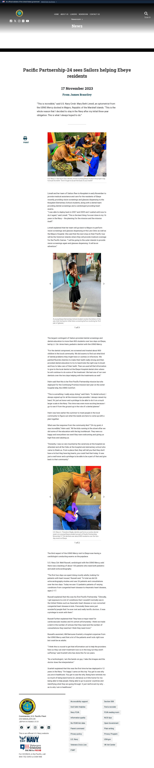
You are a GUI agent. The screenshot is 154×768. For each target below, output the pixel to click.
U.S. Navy (74, 739)
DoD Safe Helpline (78, 707)
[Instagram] (19, 21)
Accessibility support (79, 701)
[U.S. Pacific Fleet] (19, 13)
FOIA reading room (111, 712)
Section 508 (109, 701)
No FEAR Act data (78, 723)
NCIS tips (108, 718)
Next (104, 285)
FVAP (73, 750)
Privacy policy (76, 734)
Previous (51, 285)
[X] (15, 21)
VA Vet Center (109, 745)
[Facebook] (11, 21)
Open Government (111, 723)
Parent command (77, 728)
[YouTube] (27, 21)
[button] (49, 2)
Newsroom (76, 19)
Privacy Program (110, 734)
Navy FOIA (75, 712)
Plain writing (109, 728)
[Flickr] (23, 21)
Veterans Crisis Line (79, 745)
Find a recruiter (110, 707)
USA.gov (107, 739)
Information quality (78, 718)
